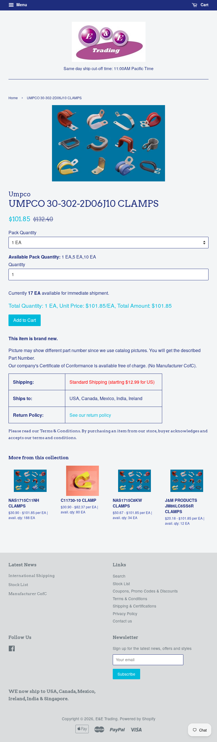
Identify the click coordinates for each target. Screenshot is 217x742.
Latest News (22, 564)
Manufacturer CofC (27, 593)
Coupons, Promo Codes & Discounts (145, 591)
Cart (204, 4)
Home (13, 97)
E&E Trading (107, 718)
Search (119, 576)
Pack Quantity (22, 232)
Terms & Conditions (130, 598)
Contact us (122, 621)
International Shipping (31, 575)
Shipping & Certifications (134, 606)
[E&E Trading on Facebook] (11, 649)
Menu (21, 4)
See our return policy (90, 415)
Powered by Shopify (137, 718)
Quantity (16, 264)
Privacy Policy (125, 613)
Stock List (18, 584)
